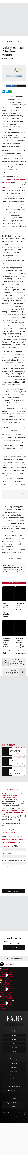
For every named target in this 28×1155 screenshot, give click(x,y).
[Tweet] (21, 86)
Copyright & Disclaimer (14, 1103)
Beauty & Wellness (14, 1090)
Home (3, 42)
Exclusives (14, 1067)
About (14, 1039)
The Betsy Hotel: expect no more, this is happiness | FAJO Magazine (13, 795)
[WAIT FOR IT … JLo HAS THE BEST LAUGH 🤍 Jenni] (7, 1003)
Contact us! (14, 947)
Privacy (14, 1106)
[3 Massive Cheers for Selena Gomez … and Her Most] (7, 975)
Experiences (14, 1075)
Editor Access (21, 42)
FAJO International (14, 1086)
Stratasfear (23, 1116)
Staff (14, 1043)
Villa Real (6, 187)
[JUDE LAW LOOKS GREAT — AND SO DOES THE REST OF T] (7, 989)
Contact (14, 1051)
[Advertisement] (14, 19)
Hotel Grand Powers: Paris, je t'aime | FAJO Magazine (13, 811)
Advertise (14, 1047)
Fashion (14, 1082)
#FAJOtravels (11, 42)
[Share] (11, 86)
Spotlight (14, 1063)
